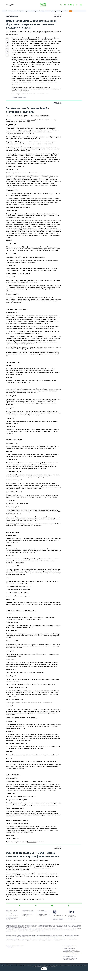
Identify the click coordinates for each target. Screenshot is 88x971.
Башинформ (10, 873)
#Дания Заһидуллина (19, 97)
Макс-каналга (37, 94)
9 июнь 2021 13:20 (57, 848)
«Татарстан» (31, 120)
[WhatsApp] (7, 48)
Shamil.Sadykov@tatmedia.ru (68, 959)
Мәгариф (61, 11)
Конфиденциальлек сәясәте (81, 964)
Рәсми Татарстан (34, 11)
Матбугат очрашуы (22, 11)
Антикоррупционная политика (69, 948)
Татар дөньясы (43, 11)
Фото (14, 11)
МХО (70, 11)
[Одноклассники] (7, 45)
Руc (7, 4)
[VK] (65, 5)
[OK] (73, 4)
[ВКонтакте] (7, 39)
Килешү (44, 968)
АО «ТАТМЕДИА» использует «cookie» (70, 950)
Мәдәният (52, 11)
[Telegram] (68, 5)
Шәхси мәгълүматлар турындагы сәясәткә (64, 964)
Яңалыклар (9, 11)
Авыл (66, 11)
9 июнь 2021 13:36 (57, 103)
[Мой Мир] (7, 51)
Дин (56, 11)
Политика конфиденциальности (69, 956)
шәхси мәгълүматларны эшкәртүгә (47, 964)
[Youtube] (70, 5)
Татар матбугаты (57, 102)
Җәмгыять (59, 846)
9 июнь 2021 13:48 (57, 16)
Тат (13, 4)
